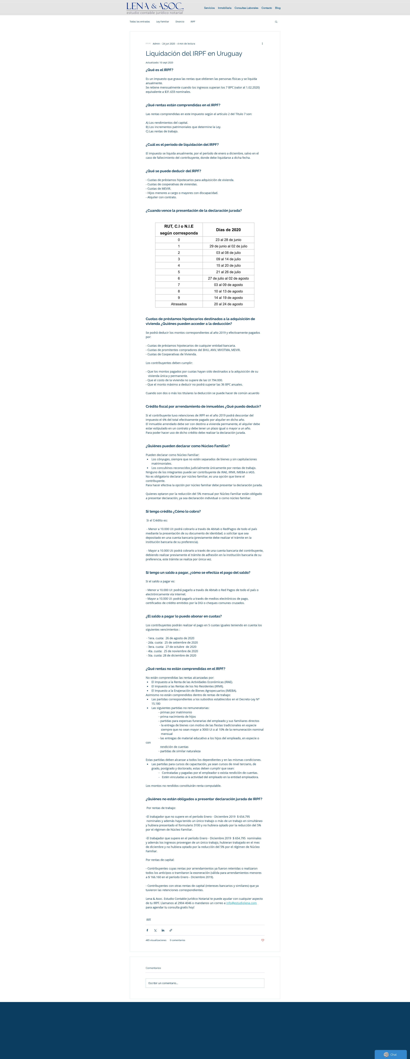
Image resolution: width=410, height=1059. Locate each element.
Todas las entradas (140, 21)
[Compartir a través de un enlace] (170, 930)
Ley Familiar (162, 21)
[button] (276, 21)
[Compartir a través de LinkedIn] (162, 930)
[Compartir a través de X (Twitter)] (155, 930)
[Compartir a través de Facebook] (147, 930)
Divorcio (180, 21)
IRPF (193, 21)
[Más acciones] (262, 43)
